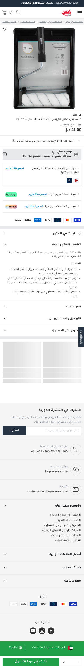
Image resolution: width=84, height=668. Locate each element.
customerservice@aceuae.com (47, 491)
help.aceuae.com (56, 471)
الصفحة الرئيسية (74, 22)
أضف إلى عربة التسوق (31, 662)
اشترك (14, 430)
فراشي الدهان (9, 22)
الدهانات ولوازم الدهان (50, 22)
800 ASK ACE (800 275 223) (49, 451)
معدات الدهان (27, 22)
